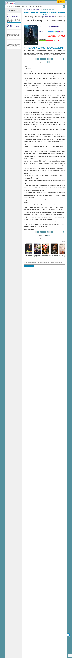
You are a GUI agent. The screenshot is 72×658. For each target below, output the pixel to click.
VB (58, 31)
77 (52, 58)
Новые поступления (30, 6)
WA (55, 31)
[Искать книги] (64, 6)
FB (51, 31)
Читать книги (44, 16)
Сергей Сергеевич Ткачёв (53, 25)
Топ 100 (37, 6)
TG (48, 31)
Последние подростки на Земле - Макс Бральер (13, 26)
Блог (41, 6)
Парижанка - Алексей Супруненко (12, 16)
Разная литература (51, 16)
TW (53, 31)
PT (60, 31)
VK (62, 31)
